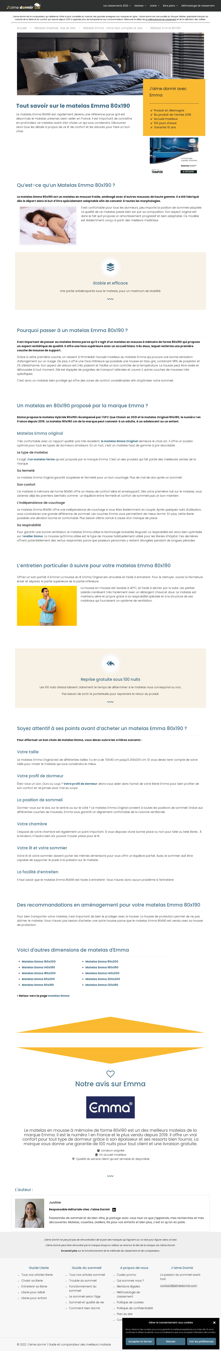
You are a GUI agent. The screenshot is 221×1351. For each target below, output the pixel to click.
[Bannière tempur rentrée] (174, 177)
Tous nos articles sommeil (87, 1275)
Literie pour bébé (33, 1292)
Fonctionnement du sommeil (82, 1288)
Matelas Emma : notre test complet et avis (112, 28)
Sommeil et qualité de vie (86, 1302)
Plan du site (125, 1314)
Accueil (22, 28)
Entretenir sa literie (34, 1286)
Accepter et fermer (140, 1341)
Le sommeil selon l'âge (84, 1296)
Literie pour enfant (34, 1298)
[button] (214, 1322)
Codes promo (126, 1275)
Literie (153, 5)
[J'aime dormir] (24, 5)
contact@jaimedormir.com (178, 1286)
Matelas (139, 5)
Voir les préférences (201, 1341)
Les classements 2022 (115, 5)
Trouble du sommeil (83, 1281)
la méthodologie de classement (160, 19)
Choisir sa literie (32, 1281)
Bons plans (169, 5)
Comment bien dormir (84, 1308)
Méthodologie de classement (198, 5)
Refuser (171, 1341)
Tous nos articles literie (37, 1275)
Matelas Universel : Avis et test (55, 28)
